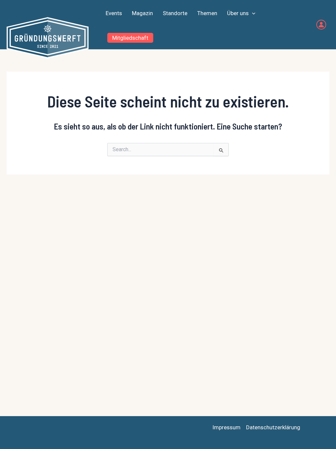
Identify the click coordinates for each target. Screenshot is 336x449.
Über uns (238, 13)
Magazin (142, 13)
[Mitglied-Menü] (321, 25)
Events (114, 13)
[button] (252, 13)
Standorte (175, 13)
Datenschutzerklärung (273, 427)
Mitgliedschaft (130, 38)
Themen (207, 13)
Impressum (226, 427)
